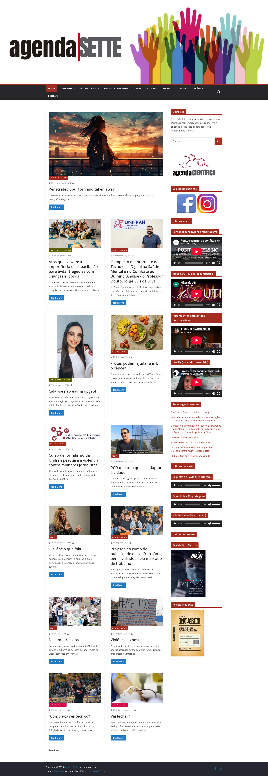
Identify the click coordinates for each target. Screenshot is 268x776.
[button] (97, 88)
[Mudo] (213, 263)
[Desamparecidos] (75, 611)
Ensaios (184, 88)
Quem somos (67, 88)
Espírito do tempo (57, 705)
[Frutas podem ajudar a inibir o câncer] (137, 332)
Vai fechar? (120, 716)
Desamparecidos (64, 639)
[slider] (216, 485)
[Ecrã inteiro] (218, 263)
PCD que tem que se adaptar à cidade (136, 470)
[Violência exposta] (137, 611)
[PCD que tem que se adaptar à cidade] (137, 439)
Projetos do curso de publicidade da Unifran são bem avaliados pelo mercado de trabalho (136, 556)
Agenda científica (119, 250)
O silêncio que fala (65, 548)
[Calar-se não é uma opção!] (75, 346)
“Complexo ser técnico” (69, 716)
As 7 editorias (88, 88)
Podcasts (152, 88)
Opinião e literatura (116, 88)
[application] (196, 251)
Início (51, 88)
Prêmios (198, 88)
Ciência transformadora (60, 250)
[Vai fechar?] (137, 688)
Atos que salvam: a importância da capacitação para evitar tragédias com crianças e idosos (73, 269)
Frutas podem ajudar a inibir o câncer (136, 366)
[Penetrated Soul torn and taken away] (106, 144)
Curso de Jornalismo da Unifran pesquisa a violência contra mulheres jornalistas (73, 460)
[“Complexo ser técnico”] (75, 688)
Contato (53, 95)
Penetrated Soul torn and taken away (82, 189)
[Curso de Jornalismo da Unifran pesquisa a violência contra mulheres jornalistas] (75, 433)
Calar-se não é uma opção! (72, 391)
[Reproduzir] (174, 263)
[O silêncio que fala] (75, 520)
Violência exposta (126, 639)
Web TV (137, 88)
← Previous (52, 750)
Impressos (169, 88)
